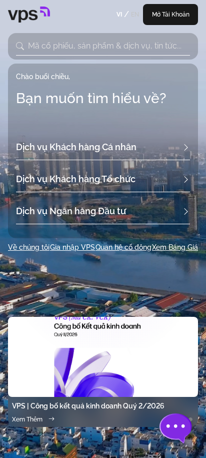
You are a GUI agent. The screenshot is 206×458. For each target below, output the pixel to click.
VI (119, 14)
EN (135, 14)
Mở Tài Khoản (171, 14)
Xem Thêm (27, 419)
